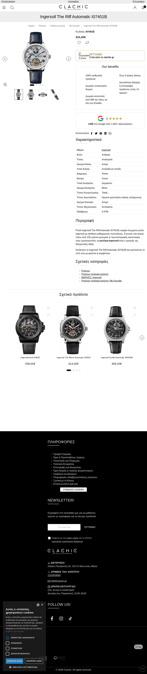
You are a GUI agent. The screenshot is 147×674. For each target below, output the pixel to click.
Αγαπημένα (73, 2)
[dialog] (24, 636)
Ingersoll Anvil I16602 (30, 357)
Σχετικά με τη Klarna (63, 480)
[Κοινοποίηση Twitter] (96, 133)
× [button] (42, 605)
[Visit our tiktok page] (70, 619)
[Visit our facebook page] (52, 619)
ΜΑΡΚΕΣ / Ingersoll (91, 277)
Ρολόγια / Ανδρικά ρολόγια (94, 274)
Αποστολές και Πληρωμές (66, 461)
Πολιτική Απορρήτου (63, 464)
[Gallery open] (5, 84)
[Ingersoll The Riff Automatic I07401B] (36, 57)
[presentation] (5, 59)
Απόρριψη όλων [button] (34, 661)
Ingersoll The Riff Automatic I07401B (100, 26)
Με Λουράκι (74, 26)
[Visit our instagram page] (61, 619)
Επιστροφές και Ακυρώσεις (67, 467)
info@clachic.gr (59, 581)
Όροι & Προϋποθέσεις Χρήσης (69, 457)
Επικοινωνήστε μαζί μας (65, 484)
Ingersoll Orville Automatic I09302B (117, 357)
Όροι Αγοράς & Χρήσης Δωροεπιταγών (73, 470)
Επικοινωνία (9, 2)
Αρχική (31, 26)
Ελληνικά (139, 2)
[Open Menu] (4, 7)
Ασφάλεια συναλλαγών (65, 474)
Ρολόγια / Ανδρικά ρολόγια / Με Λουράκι (101, 281)
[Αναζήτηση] (12, 7)
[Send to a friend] (110, 133)
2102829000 (54, 575)
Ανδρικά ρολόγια (57, 26)
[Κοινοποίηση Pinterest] (101, 133)
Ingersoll (106, 150)
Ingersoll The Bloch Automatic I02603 (73, 357)
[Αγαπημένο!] (79, 42)
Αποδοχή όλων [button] (14, 661)
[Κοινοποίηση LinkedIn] (105, 133)
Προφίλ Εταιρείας (62, 454)
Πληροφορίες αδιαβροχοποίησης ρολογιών (75, 477)
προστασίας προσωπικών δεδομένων (67, 541)
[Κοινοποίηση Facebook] (91, 133)
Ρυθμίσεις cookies (73, 489)
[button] (32, 85)
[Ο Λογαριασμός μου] (135, 7)
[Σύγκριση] (87, 42)
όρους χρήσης (73, 538)
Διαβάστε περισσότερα (15, 631)
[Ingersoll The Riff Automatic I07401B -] (18, 94)
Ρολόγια (42, 26)
